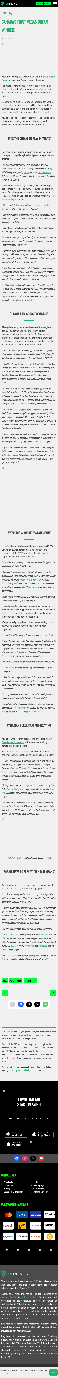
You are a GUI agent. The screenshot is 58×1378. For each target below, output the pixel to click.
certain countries (29, 1297)
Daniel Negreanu (16, 789)
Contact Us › (9, 1185)
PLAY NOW (39, 3)
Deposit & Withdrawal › (13, 1191)
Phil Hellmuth (19, 708)
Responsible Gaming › (39, 1191)
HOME (4, 13)
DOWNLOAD (47, 3)
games (14, 946)
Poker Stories (16, 980)
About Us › (34, 1182)
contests (42, 946)
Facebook (25, 1070)
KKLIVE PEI (13, 858)
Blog (10, 13)
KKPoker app (12, 934)
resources (38, 205)
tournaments (44, 172)
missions (29, 946)
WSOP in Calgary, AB (30, 579)
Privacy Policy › (10, 1188)
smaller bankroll (45, 934)
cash (26, 172)
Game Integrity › (37, 1185)
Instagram (15, 1070)
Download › (8, 1182)
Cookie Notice (8, 1374)
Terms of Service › (37, 1188)
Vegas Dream (30, 980)
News (4, 980)
